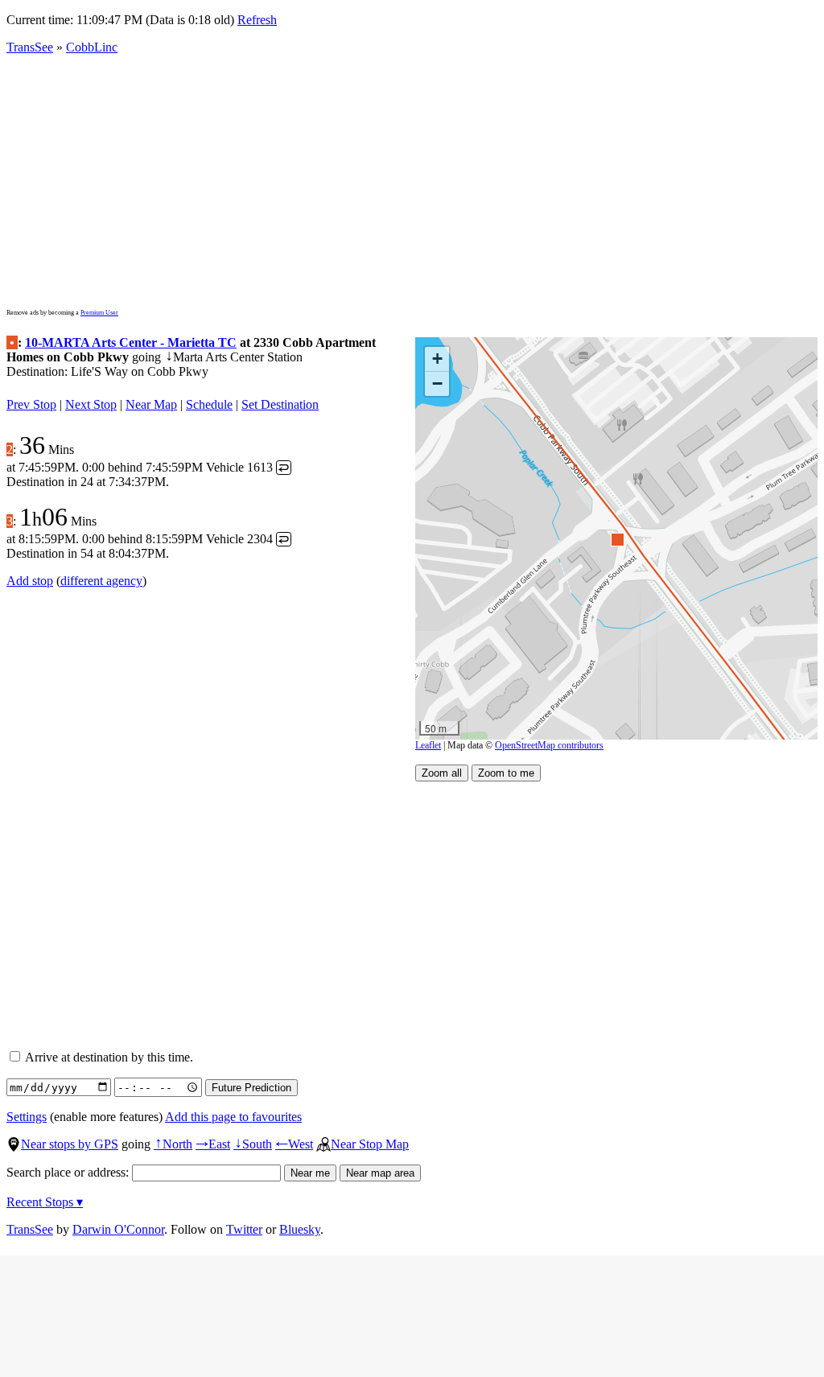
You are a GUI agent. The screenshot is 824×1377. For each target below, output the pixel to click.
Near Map (151, 404)
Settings (26, 1116)
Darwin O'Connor (118, 1229)
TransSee (29, 47)
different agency (101, 580)
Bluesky (299, 1229)
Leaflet (428, 745)
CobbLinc (91, 47)
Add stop (29, 580)
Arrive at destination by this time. (108, 1057)
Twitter (244, 1229)
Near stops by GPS (69, 1144)
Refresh (257, 20)
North (173, 1144)
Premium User (99, 312)
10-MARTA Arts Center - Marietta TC (131, 342)
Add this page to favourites (233, 1116)
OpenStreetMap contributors (549, 745)
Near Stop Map (370, 1144)
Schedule (209, 404)
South (252, 1144)
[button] (617, 539)
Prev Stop (31, 404)
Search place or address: (69, 1172)
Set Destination (280, 404)
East (213, 1144)
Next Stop (91, 404)
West (294, 1144)
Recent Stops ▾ (44, 1202)
